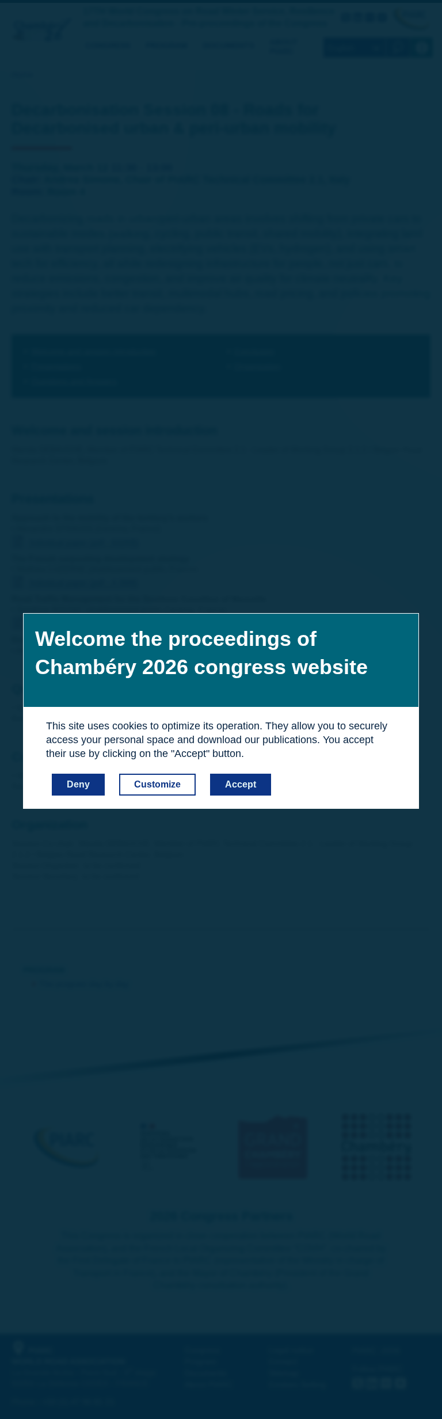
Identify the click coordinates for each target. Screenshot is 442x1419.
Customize (157, 784)
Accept (240, 784)
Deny (78, 784)
